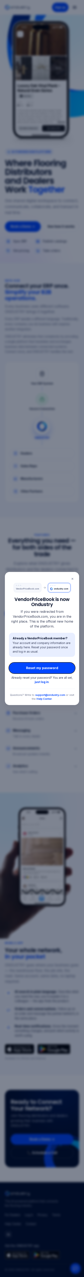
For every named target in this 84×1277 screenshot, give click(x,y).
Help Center (44, 698)
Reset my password (42, 668)
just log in (42, 682)
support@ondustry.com (50, 694)
